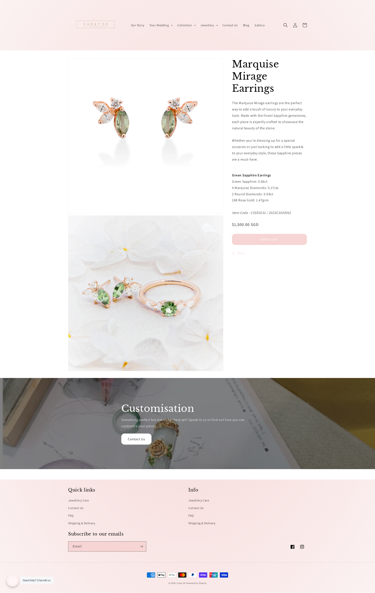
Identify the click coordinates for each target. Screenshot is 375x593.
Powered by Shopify (196, 583)
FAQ (71, 515)
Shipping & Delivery (81, 523)
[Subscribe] (141, 546)
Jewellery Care (78, 500)
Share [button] (241, 253)
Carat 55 (181, 583)
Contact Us (136, 439)
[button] (161, 25)
